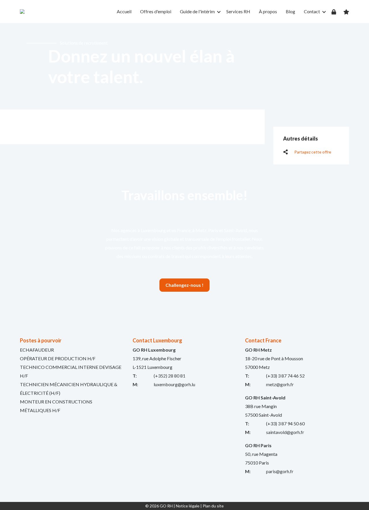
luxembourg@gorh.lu (174, 384)
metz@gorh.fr (280, 384)
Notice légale (187, 505)
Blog (290, 11)
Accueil (124, 11)
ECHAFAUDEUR (37, 349)
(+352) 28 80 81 (169, 375)
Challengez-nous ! (184, 285)
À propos (268, 11)
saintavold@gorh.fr (285, 432)
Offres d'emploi (155, 11)
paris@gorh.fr (279, 471)
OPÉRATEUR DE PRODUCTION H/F (57, 358)
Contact (312, 11)
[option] (184, 66)
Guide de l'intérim (197, 11)
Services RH (238, 11)
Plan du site (213, 505)
